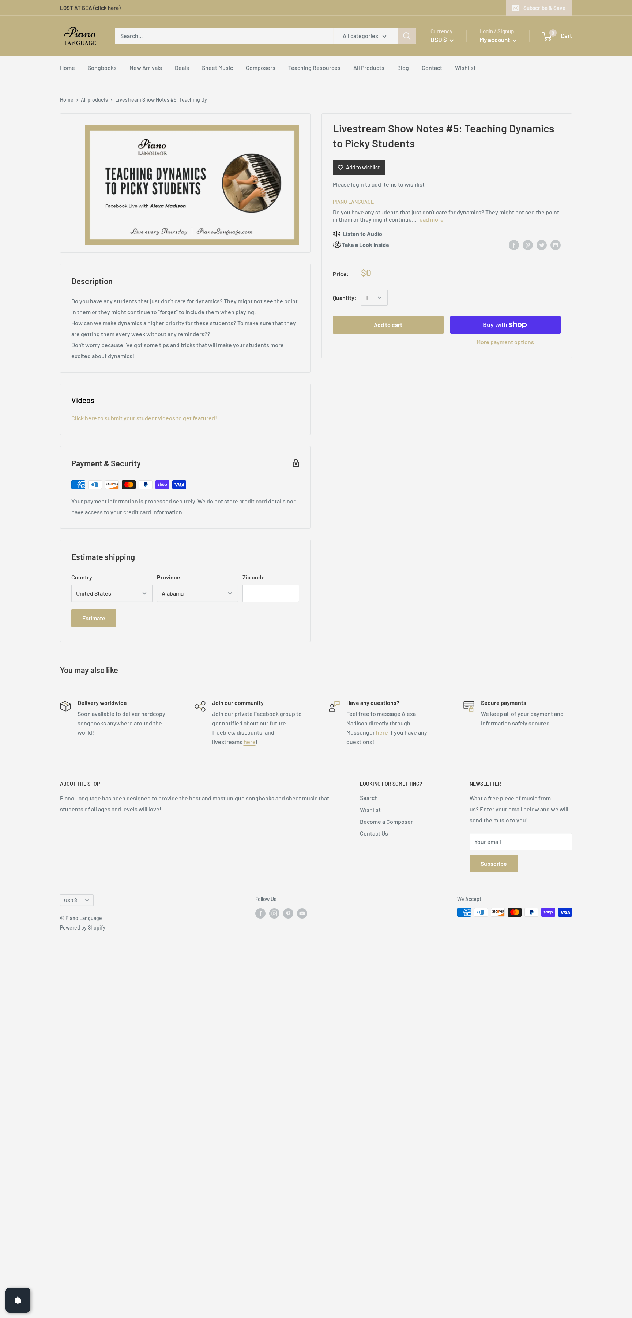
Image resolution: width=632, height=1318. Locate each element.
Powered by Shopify (82, 927)
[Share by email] (555, 244)
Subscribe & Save (544, 7)
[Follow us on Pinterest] (288, 913)
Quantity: (345, 297)
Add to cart (388, 324)
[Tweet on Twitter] (542, 244)
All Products (368, 67)
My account (495, 39)
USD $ (70, 900)
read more (430, 219)
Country (81, 577)
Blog (403, 67)
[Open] (17, 1300)
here (250, 741)
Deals (182, 67)
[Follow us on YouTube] (302, 913)
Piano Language (353, 202)
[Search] (407, 36)
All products (94, 100)
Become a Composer (386, 821)
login (357, 184)
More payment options (505, 341)
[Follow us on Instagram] (274, 913)
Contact (432, 67)
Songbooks (102, 67)
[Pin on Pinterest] (528, 244)
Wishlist (465, 67)
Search (369, 797)
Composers (260, 67)
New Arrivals (145, 67)
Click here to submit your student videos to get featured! (144, 417)
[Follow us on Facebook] (260, 913)
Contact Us (374, 833)
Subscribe (494, 863)
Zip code (253, 577)
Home (67, 67)
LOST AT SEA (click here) (90, 7)
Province (168, 577)
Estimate (93, 618)
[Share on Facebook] (514, 244)
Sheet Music (217, 67)
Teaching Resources (314, 67)
